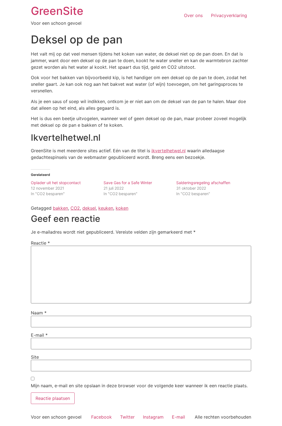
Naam (39, 313)
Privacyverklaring (229, 15)
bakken (60, 208)
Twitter (127, 417)
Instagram (153, 417)
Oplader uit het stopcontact (56, 182)
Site (35, 357)
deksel (89, 208)
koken (122, 208)
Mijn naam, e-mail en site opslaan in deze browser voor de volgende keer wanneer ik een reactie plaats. (139, 385)
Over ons (193, 15)
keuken (105, 208)
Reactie (40, 243)
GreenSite (57, 11)
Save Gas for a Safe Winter (128, 182)
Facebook (101, 417)
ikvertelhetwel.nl (168, 150)
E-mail (39, 335)
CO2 (75, 208)
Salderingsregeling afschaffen (203, 182)
